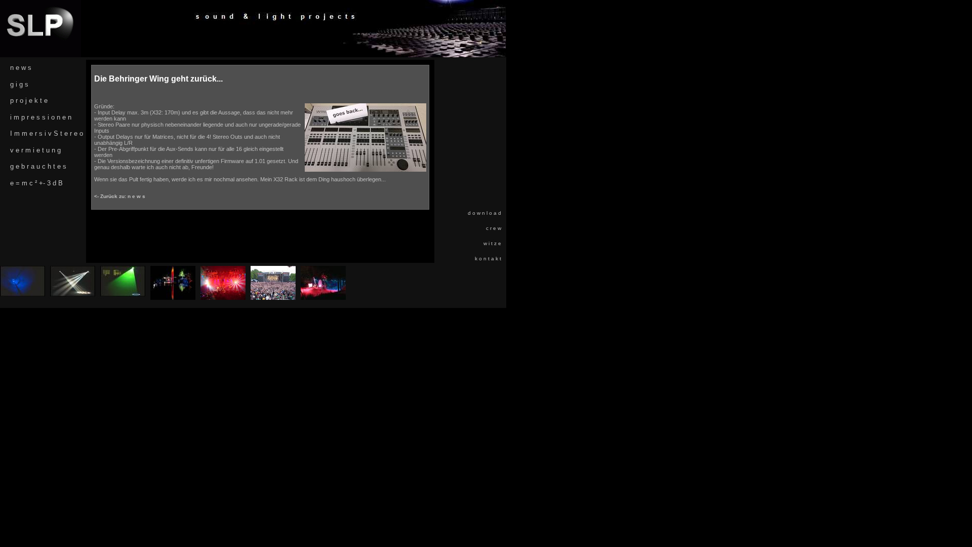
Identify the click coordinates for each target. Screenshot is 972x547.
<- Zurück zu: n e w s (119, 196)
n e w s (20, 67)
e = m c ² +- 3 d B (36, 183)
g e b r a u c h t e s (38, 166)
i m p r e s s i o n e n (40, 117)
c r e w (493, 228)
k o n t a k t (488, 258)
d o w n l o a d (484, 213)
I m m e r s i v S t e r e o (46, 133)
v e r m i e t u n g (35, 150)
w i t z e (492, 243)
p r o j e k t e (29, 100)
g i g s (19, 84)
